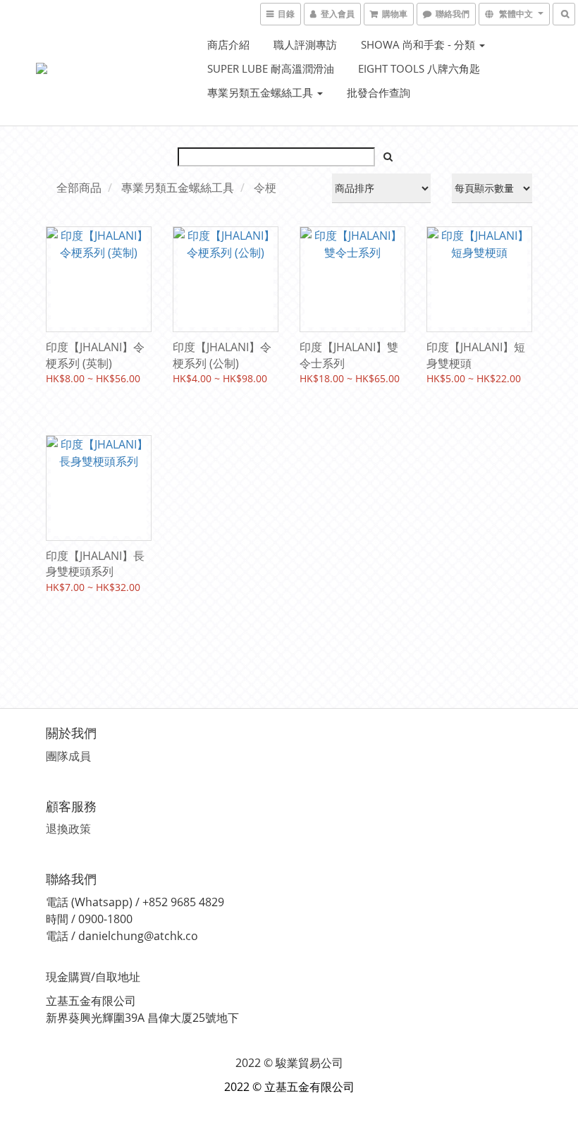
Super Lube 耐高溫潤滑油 (270, 68)
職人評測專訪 (305, 44)
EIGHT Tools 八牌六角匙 (419, 68)
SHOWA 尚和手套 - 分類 (419, 44)
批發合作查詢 (378, 92)
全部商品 (79, 187)
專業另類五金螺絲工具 (261, 92)
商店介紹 (228, 44)
